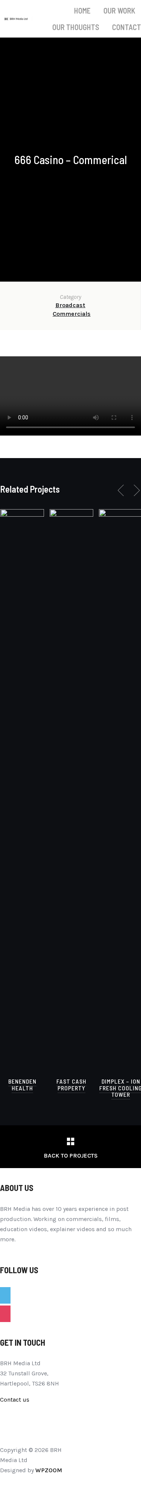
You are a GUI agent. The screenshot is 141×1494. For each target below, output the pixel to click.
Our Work (119, 10)
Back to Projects (71, 1155)
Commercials (72, 313)
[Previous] (122, 490)
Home (82, 10)
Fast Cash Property (71, 1084)
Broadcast (70, 305)
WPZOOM (48, 1470)
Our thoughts (75, 27)
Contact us (14, 1399)
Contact (126, 27)
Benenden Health (22, 1084)
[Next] (135, 490)
